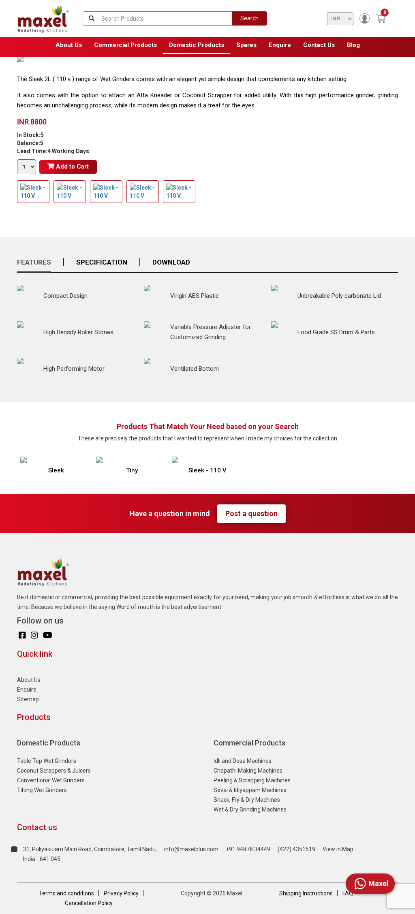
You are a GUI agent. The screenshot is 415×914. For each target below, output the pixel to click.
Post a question (251, 513)
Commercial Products (125, 45)
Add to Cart (71, 166)
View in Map (338, 849)
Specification (101, 262)
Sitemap (28, 699)
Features (34, 262)
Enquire (280, 45)
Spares (246, 45)
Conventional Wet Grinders (51, 780)
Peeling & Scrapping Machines (252, 780)
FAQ (347, 893)
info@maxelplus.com (191, 849)
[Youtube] (47, 635)
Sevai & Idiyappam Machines (250, 790)
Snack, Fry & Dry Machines (247, 800)
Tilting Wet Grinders (42, 790)
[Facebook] (22, 635)
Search (249, 18)
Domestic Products (196, 45)
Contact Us (319, 45)
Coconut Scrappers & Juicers (54, 770)
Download (171, 262)
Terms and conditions (66, 893)
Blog (353, 45)
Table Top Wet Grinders (46, 761)
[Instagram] (34, 635)
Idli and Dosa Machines (243, 761)
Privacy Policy (121, 893)
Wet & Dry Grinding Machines (250, 809)
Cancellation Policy (89, 903)
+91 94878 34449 (248, 849)
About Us (69, 45)
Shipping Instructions (306, 893)
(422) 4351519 (296, 849)
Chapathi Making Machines (248, 770)
